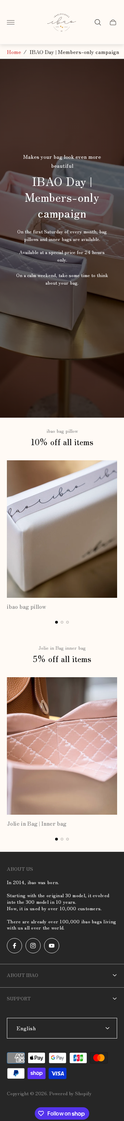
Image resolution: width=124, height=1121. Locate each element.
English (26, 1028)
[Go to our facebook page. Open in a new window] (14, 945)
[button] (56, 622)
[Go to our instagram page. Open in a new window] (33, 945)
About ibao (22, 974)
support (19, 998)
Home (14, 51)
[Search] (97, 22)
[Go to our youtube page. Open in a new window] (51, 945)
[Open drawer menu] (10, 22)
